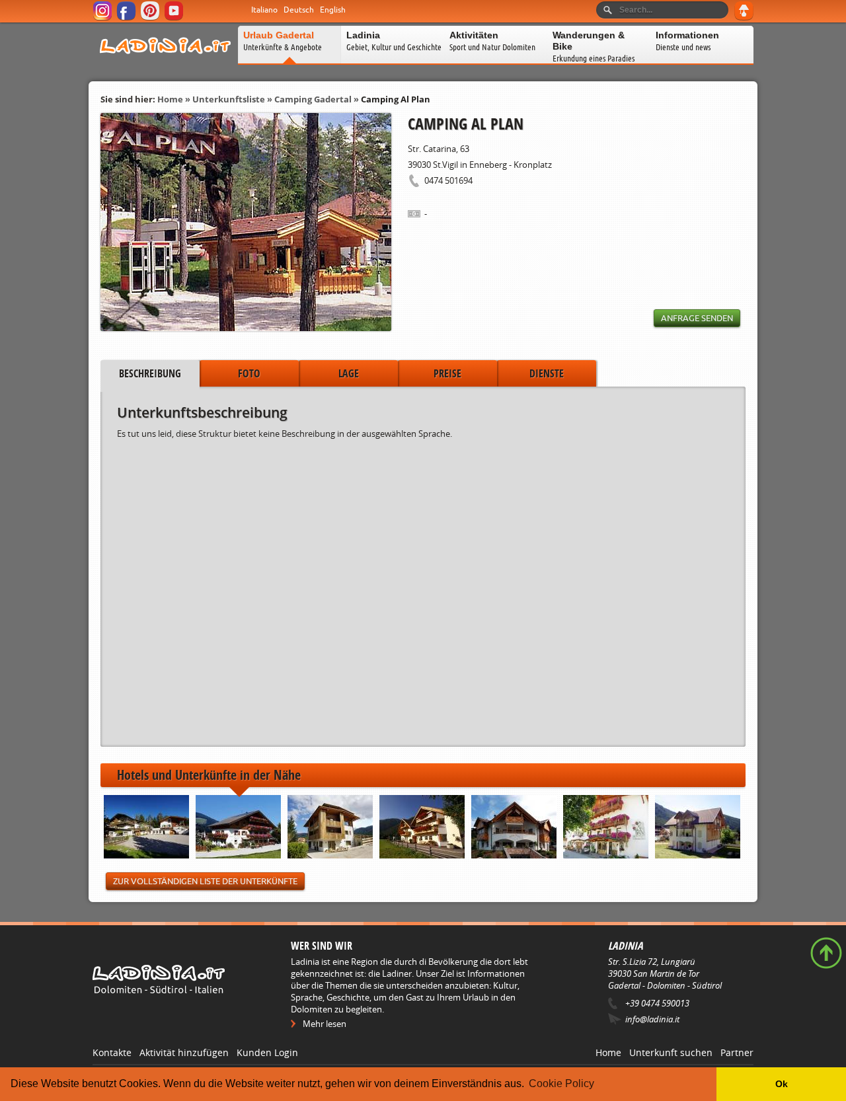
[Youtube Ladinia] (175, 18)
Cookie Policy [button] (561, 1083)
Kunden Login (267, 1052)
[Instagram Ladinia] (103, 18)
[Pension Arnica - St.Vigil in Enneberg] (238, 828)
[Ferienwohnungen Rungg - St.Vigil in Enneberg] (330, 828)
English (333, 10)
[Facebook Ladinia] (127, 18)
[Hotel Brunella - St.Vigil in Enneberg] (605, 828)
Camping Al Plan (395, 99)
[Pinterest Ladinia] (151, 18)
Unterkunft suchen (670, 1052)
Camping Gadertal (313, 99)
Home (170, 99)
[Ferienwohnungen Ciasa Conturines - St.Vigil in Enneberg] (697, 828)
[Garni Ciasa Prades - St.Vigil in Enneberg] (146, 828)
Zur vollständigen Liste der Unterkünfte (205, 881)
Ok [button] (781, 1084)
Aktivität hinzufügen (184, 1052)
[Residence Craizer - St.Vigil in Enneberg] (422, 828)
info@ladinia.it (652, 1019)
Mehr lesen (324, 1024)
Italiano (264, 10)
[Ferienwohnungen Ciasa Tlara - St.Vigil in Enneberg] (514, 828)
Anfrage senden (697, 318)
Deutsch (299, 10)
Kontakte (112, 1052)
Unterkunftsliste (228, 99)
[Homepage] (165, 62)
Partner (736, 1052)
